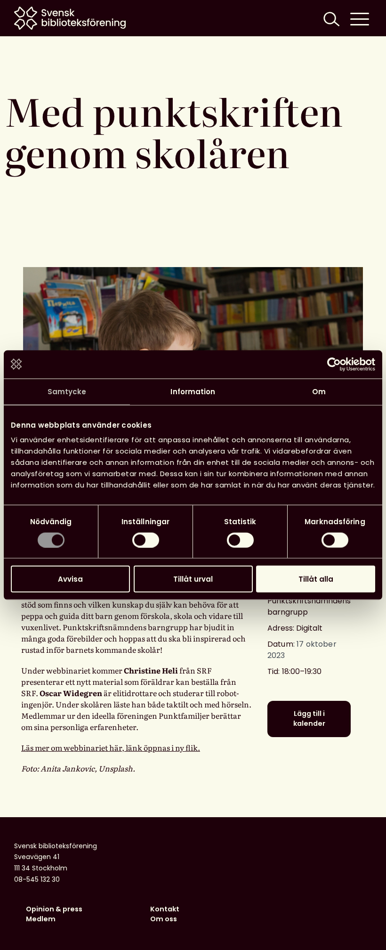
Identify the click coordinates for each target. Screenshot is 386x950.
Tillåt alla (315, 579)
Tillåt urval (193, 579)
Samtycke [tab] (67, 391)
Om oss (163, 919)
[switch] (145, 539)
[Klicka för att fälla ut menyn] (359, 18)
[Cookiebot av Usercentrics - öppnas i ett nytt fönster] (334, 364)
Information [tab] (192, 391)
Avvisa (70, 579)
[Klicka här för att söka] (330, 18)
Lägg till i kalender (309, 719)
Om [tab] (319, 391)
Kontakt (164, 909)
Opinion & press (54, 909)
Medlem (41, 919)
